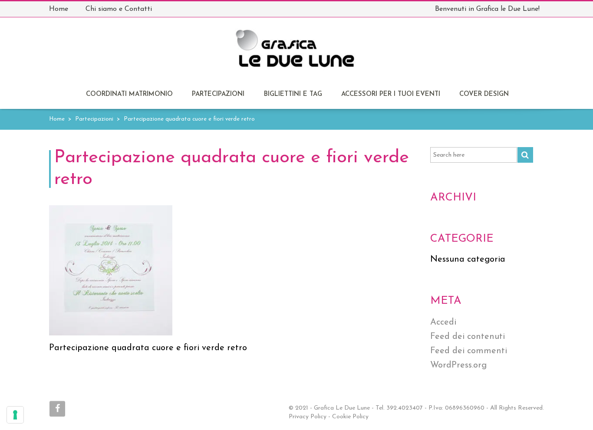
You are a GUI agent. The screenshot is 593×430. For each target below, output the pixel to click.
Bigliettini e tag (293, 94)
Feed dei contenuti (467, 336)
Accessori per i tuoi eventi (390, 94)
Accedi (443, 322)
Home (57, 119)
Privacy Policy (307, 417)
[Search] (525, 155)
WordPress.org (458, 365)
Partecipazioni (218, 94)
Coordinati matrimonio (129, 94)
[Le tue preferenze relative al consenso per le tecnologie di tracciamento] (15, 415)
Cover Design (484, 94)
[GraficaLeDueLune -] (296, 53)
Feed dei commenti (468, 351)
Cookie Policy (350, 417)
